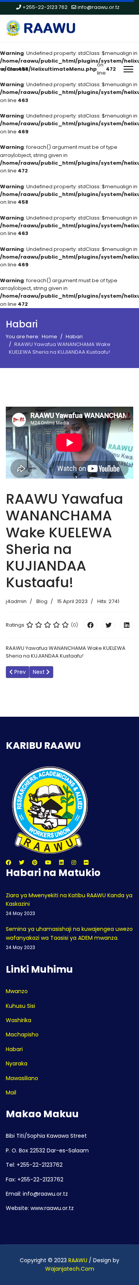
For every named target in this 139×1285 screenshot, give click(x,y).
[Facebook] (90, 625)
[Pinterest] (34, 862)
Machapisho (22, 1034)
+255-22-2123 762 (45, 7)
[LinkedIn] (126, 625)
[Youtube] (48, 862)
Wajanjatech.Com (69, 1269)
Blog (41, 601)
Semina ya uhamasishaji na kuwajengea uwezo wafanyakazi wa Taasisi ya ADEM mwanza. (69, 938)
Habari (14, 1049)
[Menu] (128, 69)
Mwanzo (17, 991)
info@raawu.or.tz (98, 7)
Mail (11, 1092)
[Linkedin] (61, 862)
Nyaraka (16, 1063)
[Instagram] (73, 862)
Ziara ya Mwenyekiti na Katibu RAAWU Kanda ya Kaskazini (69, 904)
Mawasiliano (22, 1078)
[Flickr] (86, 862)
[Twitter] (108, 625)
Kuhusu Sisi (20, 1006)
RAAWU (77, 1260)
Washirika (18, 1020)
